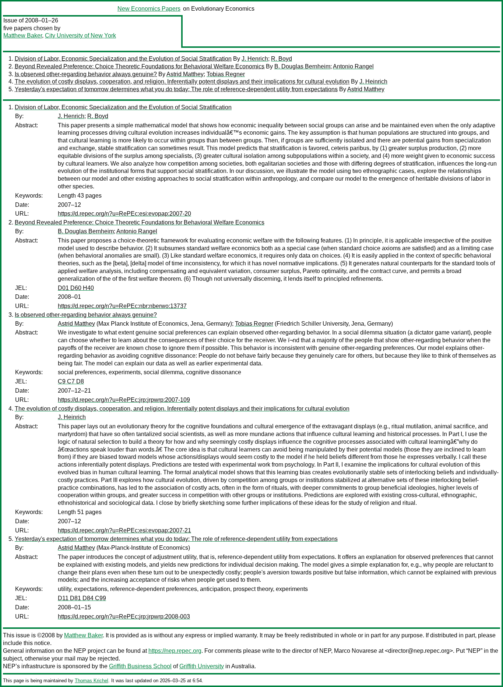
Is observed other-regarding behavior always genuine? (86, 74)
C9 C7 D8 (71, 381)
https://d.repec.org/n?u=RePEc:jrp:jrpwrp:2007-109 (124, 400)
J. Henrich (255, 59)
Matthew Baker (22, 35)
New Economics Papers (148, 9)
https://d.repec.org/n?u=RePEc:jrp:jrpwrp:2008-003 (124, 616)
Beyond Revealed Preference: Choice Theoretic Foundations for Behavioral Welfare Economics (139, 66)
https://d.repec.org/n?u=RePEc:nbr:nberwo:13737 (122, 306)
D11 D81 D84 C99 (82, 598)
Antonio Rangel (353, 66)
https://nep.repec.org (174, 651)
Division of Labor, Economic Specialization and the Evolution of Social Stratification (123, 59)
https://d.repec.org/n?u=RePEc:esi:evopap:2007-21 (124, 530)
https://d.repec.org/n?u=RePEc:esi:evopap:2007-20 (124, 213)
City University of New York (80, 35)
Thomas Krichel (91, 680)
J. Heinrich (373, 81)
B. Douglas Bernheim (302, 66)
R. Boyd (281, 59)
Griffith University (201, 666)
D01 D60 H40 (76, 288)
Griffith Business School (140, 666)
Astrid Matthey (185, 74)
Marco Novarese (355, 651)
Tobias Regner (226, 74)
